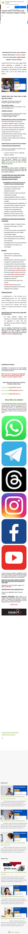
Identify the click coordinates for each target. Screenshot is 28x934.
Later (8, 7)
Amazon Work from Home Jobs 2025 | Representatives (12, 896)
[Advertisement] (14, 36)
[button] (2, 16)
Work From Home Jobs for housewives (10, 732)
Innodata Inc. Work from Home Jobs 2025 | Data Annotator (13, 820)
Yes (20, 7)
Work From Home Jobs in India (8, 734)
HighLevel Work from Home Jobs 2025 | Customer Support (13, 918)
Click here (5, 387)
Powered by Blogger (15, 932)
